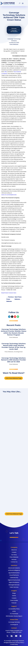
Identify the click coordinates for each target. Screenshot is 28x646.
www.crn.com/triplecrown (8, 195)
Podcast (14, 603)
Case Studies (14, 600)
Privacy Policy (20, 642)
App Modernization (14, 573)
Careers (14, 552)
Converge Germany (14, 622)
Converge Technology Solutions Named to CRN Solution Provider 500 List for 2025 (13, 360)
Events (14, 595)
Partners (14, 559)
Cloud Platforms (14, 575)
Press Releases (13, 337)
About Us (14, 550)
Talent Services (14, 587)
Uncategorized (18, 352)
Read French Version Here (8, 293)
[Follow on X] (12, 317)
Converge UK (14, 624)
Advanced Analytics (14, 568)
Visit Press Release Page (13, 378)
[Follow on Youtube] (15, 317)
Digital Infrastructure (14, 580)
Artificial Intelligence (14, 570)
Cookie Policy (14, 644)
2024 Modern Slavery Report (14, 616)
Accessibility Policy (14, 609)
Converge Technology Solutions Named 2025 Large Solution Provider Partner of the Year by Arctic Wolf (13, 455)
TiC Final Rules (14, 613)
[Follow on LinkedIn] (9, 317)
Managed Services (14, 585)
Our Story (14, 555)
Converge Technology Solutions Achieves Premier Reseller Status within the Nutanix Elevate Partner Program (13, 416)
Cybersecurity (14, 577)
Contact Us (14, 562)
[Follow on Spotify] (18, 317)
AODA (14, 611)
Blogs (14, 593)
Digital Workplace (14, 582)
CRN (5, 71)
